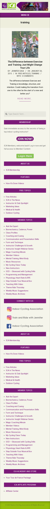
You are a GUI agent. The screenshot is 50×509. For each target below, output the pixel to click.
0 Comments (27, 76)
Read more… (25, 99)
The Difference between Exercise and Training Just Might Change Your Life (25, 64)
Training (35, 74)
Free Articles (24, 74)
